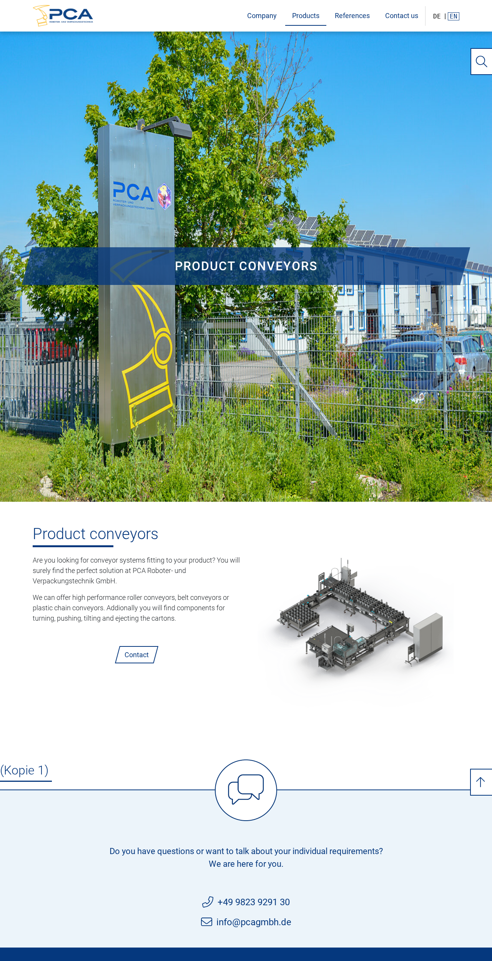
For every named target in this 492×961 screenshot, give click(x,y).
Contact (137, 655)
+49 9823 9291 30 (254, 902)
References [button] (352, 16)
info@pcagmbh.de (253, 922)
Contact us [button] (401, 16)
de (437, 16)
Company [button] (262, 16)
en (453, 16)
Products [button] (305, 16)
